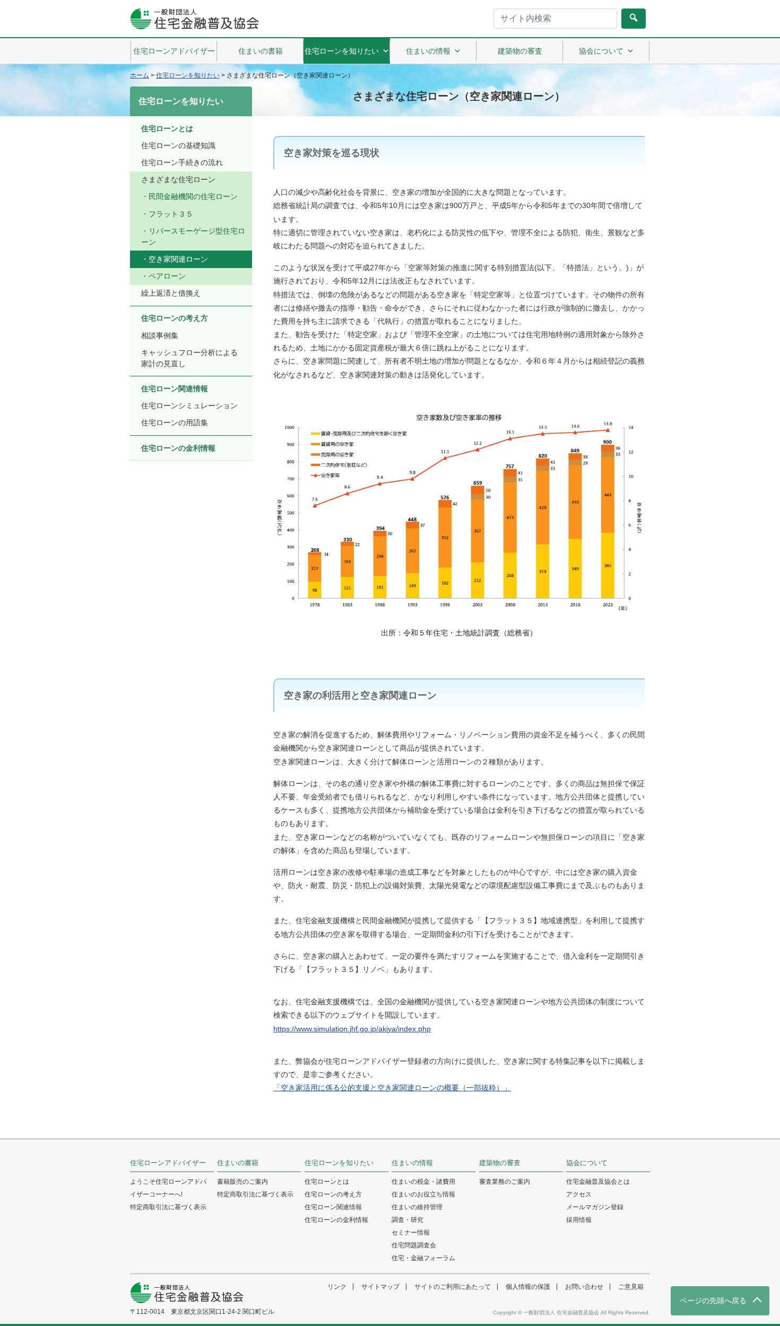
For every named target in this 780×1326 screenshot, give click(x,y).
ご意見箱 (631, 1286)
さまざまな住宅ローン (178, 179)
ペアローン (167, 276)
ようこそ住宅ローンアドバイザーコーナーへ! (168, 1188)
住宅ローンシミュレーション (189, 405)
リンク (336, 1286)
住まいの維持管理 (417, 1207)
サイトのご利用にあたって (452, 1286)
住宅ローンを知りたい (342, 51)
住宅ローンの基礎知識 (178, 145)
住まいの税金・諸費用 (423, 1181)
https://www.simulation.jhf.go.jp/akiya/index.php (352, 1028)
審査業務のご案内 (504, 1181)
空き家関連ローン (178, 259)
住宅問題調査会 (414, 1245)
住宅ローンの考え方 (174, 318)
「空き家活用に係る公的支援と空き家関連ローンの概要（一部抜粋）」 (392, 1087)
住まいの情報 (428, 51)
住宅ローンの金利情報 (178, 448)
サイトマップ (380, 1286)
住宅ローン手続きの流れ (182, 162)
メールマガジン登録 (594, 1207)
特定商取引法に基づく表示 (168, 1207)
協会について (601, 51)
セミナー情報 (411, 1232)
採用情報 (579, 1220)
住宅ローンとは (167, 128)
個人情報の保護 (528, 1286)
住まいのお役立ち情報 (423, 1194)
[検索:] (555, 18)
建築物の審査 (520, 51)
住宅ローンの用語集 (174, 422)
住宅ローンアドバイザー (174, 51)
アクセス (579, 1194)
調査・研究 (407, 1220)
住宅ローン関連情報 (174, 388)
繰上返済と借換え (171, 293)
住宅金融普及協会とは (598, 1181)
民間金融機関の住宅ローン (193, 196)
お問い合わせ (584, 1286)
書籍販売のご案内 (242, 1181)
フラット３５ (171, 214)
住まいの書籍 (260, 51)
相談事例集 (159, 335)
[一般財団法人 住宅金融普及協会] (194, 19)
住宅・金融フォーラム (423, 1258)
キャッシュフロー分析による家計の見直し (189, 358)
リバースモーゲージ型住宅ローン (193, 236)
